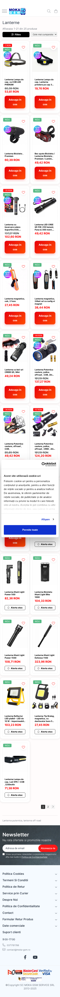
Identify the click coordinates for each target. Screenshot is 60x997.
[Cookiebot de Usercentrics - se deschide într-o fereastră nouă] (42, 464)
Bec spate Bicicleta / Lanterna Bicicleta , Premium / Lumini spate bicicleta (45, 156)
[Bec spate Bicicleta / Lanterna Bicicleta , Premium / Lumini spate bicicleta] (45, 134)
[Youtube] (35, 957)
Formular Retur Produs (17, 919)
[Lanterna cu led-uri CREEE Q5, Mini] (15, 350)
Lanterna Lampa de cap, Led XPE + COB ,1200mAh (14, 782)
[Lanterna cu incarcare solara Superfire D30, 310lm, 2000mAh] (15, 205)
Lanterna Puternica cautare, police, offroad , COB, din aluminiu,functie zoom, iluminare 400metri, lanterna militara (44, 372)
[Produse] (4, 11)
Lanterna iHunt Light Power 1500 (14, 656)
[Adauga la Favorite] (23, 47)
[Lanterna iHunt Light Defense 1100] (45, 635)
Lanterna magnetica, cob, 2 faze (15, 300)
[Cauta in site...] (49, 11)
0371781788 (12, 945)
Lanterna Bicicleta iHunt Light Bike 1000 (43, 594)
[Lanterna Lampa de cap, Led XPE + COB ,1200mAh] (15, 759)
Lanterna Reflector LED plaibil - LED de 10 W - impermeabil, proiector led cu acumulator (14, 719)
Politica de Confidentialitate (34, 857)
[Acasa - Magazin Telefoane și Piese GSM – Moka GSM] (17, 11)
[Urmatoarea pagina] (53, 807)
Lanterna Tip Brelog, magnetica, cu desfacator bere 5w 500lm (44, 719)
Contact (7, 912)
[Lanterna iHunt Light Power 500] (15, 572)
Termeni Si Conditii (15, 880)
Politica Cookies (13, 873)
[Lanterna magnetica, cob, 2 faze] (15, 279)
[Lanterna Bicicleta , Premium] (15, 134)
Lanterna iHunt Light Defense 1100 (44, 656)
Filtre (17, 34)
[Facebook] (25, 957)
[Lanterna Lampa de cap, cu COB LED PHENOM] (15, 60)
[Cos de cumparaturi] (56, 11)
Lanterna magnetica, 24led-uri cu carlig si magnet (45, 301)
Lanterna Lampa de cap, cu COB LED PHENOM (14, 82)
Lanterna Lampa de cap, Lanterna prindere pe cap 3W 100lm (44, 82)
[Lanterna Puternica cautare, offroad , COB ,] (15, 424)
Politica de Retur (13, 886)
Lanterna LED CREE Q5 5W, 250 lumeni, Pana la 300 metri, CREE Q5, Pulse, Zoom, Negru (44, 227)
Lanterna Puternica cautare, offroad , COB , (14, 446)
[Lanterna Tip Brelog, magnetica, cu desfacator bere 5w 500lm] (45, 696)
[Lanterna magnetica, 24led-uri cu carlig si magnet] (45, 279)
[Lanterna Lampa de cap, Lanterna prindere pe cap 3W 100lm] (45, 60)
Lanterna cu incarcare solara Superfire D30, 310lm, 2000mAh (13, 227)
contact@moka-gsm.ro (18, 949)
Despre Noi (10, 899)
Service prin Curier (15, 893)
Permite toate (30, 529)
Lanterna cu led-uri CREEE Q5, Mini (14, 371)
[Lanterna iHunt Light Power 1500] (15, 635)
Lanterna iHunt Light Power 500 (14, 593)
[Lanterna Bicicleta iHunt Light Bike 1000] (45, 572)
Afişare (45, 519)
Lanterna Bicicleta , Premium (14, 154)
